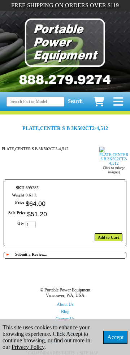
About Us (65, 304)
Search (75, 101)
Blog (65, 311)
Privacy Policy (28, 347)
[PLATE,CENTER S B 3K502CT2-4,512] (113, 163)
